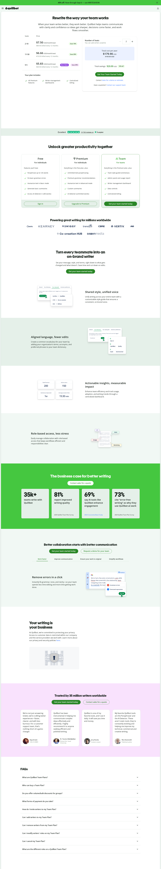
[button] (157, 2)
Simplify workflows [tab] (116, 559)
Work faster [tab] (42, 559)
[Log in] (158, 8)
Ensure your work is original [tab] (90, 559)
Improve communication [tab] (63, 559)
